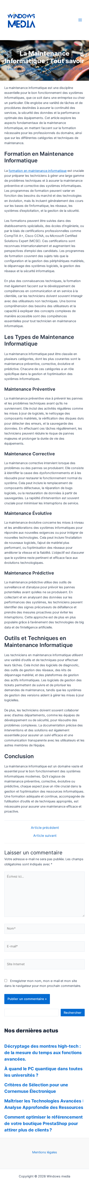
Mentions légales (44, 1152)
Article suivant (45, 835)
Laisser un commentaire (24, 69)
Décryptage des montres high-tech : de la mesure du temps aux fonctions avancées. (43, 1053)
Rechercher (72, 1013)
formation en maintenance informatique (38, 171)
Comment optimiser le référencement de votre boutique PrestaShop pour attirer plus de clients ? (43, 1123)
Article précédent (45, 827)
